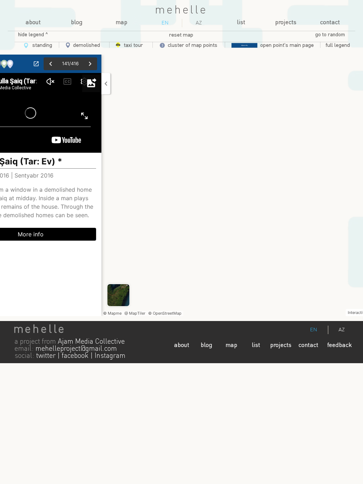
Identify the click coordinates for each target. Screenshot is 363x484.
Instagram (110, 356)
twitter (46, 356)
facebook (75, 356)
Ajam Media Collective (91, 341)
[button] (337, 45)
